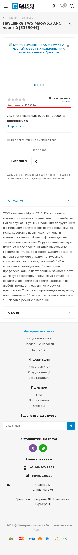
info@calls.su (42, 475)
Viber (33, 448)
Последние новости (39, 344)
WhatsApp (43, 448)
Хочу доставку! (39, 372)
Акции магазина (39, 338)
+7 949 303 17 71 (42, 467)
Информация (39, 359)
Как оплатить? (39, 366)
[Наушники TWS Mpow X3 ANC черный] (39, 63)
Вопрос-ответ (39, 400)
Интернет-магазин (39, 331)
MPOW (66, 101)
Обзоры (39, 406)
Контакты (39, 349)
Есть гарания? (39, 378)
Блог (39, 394)
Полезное (39, 387)
